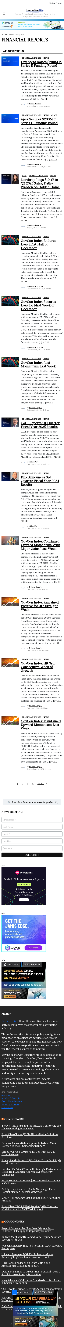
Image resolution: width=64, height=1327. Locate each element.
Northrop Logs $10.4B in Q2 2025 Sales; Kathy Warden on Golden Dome (40, 183)
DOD (24, 176)
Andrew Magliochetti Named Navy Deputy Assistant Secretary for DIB (31, 1238)
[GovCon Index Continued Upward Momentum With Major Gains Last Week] (10, 540)
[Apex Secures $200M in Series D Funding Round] (10, 118)
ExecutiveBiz (8, 1021)
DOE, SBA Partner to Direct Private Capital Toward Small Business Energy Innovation (30, 1273)
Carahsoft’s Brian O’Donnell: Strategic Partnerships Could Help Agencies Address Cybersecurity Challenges (31, 1172)
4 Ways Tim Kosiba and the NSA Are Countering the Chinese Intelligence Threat (31, 1127)
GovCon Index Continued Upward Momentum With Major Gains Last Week (40, 545)
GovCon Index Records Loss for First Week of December (38, 305)
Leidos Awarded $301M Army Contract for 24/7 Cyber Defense (29, 1153)
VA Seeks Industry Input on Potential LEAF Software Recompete (31, 1247)
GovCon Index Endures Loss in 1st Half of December (38, 244)
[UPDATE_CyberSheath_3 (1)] (23, 980)
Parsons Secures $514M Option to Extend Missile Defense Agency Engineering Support (29, 1144)
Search (57, 803)
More (44, 99)
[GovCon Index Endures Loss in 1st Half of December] (10, 240)
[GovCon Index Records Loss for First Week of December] (10, 301)
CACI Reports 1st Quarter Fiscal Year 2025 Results (40, 425)
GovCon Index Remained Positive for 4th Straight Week (40, 606)
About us (5, 1095)
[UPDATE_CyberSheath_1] (35, 1308)
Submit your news (10, 1104)
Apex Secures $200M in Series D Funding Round (39, 121)
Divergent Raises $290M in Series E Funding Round (41, 64)
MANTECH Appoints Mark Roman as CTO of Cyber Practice (30, 1199)
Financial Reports (31, 58)
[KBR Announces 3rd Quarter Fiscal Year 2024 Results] (10, 476)
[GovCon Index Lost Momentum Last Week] (10, 362)
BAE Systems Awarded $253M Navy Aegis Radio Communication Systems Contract (28, 1190)
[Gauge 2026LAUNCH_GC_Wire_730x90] (32, 25)
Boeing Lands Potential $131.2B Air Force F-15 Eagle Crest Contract (31, 1162)
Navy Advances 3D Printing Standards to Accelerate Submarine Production (31, 1281)
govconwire (14, 1119)
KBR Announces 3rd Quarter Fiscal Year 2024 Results (40, 481)
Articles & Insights (10, 1098)
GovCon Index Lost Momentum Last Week (38, 364)
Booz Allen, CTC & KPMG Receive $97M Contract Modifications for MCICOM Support (29, 1208)
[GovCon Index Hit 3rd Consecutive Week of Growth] (10, 662)
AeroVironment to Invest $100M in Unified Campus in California (30, 1182)
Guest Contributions (11, 1101)
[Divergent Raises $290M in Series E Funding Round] (10, 61)
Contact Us (7, 1107)
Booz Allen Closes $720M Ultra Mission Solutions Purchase (29, 1136)
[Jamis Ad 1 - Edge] (23, 933)
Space (54, 115)
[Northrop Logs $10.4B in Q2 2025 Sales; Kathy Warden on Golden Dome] (10, 179)
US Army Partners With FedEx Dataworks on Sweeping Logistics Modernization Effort (27, 1256)
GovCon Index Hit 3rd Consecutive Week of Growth (37, 667)
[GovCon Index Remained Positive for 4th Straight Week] (10, 601)
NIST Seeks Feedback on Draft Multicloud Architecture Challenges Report (25, 1264)
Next (41, 783)
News (46, 58)
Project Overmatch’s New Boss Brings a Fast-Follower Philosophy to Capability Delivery (27, 1229)
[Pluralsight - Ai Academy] (23, 885)
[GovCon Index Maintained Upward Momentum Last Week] (10, 720)
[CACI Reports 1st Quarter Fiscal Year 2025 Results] (10, 422)
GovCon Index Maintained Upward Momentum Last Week (41, 724)
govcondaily (14, 1221)
